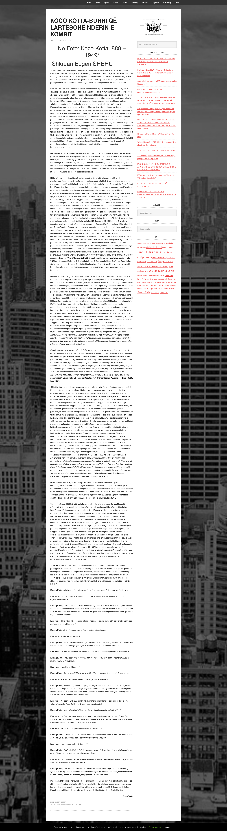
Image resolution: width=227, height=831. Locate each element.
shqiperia (164, 288)
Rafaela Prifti (164, 282)
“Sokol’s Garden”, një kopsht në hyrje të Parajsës (156, 150)
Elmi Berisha (171, 258)
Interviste (140, 275)
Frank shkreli (159, 266)
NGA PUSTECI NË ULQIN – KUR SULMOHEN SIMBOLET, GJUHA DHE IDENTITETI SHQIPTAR (156, 61)
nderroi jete (165, 279)
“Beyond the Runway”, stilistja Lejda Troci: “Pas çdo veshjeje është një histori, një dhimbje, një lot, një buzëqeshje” (156, 111)
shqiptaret (171, 288)
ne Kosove (173, 279)
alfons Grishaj (151, 243)
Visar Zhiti (164, 292)
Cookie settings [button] (155, 827)
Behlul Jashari (148, 251)
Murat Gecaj (157, 279)
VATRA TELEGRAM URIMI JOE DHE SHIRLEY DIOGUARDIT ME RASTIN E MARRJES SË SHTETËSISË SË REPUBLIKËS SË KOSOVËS (156, 100)
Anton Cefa (160, 243)
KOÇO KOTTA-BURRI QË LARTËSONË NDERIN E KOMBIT (83, 27)
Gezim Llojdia (154, 270)
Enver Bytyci (141, 262)
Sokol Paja (143, 292)
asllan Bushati (141, 247)
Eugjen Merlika (165, 261)
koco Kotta (76, 804)
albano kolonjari (141, 243)
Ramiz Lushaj (158, 285)
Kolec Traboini (159, 275)
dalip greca (144, 257)
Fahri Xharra (143, 266)
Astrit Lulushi (154, 247)
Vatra (156, 292)
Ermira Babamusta (152, 262)
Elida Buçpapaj (159, 257)
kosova (169, 275)
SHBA (144, 289)
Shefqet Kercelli (153, 288)
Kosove (140, 278)
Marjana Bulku (148, 279)
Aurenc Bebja (167, 247)
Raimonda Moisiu (147, 285)
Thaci (152, 293)
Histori (63, 802)
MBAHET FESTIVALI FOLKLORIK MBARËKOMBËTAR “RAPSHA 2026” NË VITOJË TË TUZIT (156, 194)
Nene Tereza (141, 282)
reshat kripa (168, 285)
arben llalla (168, 243)
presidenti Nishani (152, 282)
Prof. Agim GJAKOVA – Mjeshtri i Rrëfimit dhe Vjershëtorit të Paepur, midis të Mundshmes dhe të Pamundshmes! (156, 73)
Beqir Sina (166, 252)
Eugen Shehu (66, 804)
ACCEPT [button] (168, 827)
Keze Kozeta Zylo (149, 275)
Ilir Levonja (167, 270)
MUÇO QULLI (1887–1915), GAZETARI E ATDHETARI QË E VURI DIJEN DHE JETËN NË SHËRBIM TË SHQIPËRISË (156, 167)
